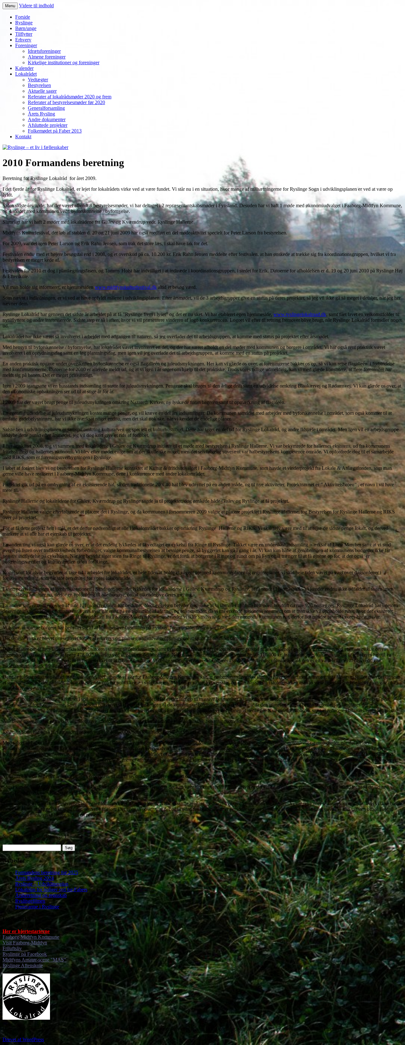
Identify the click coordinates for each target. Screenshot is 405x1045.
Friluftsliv (12, 948)
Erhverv (23, 39)
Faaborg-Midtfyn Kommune (31, 937)
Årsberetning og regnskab (41, 895)
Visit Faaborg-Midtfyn (25, 942)
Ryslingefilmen (30, 901)
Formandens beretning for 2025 (46, 872)
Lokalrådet (26, 74)
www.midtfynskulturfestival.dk (126, 287)
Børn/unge (25, 28)
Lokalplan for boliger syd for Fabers (51, 889)
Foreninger (26, 45)
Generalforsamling (46, 108)
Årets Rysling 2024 (34, 878)
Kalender (24, 68)
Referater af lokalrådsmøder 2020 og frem (69, 96)
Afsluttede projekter (47, 125)
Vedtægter (38, 79)
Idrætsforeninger (44, 51)
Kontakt (23, 136)
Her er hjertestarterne (26, 931)
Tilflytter (23, 34)
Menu (10, 5)
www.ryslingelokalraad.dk (299, 314)
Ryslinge (24, 22)
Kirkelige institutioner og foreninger (63, 62)
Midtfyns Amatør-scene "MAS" (34, 959)
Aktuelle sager (42, 91)
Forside (22, 17)
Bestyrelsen (39, 85)
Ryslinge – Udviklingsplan (41, 883)
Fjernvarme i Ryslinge (37, 906)
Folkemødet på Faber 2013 (55, 131)
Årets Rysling (41, 113)
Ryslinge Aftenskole (23, 965)
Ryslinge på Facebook (25, 954)
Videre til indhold (36, 5)
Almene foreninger (46, 56)
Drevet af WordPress (23, 1039)
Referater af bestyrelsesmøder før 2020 (66, 102)
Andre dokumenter (46, 119)
